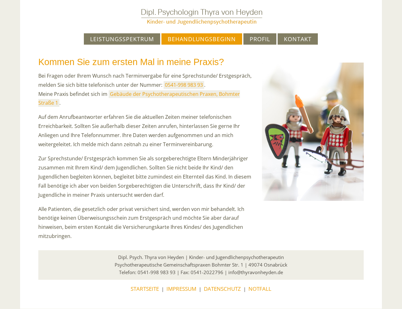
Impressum (181, 288)
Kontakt (298, 39)
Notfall (259, 288)
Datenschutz (222, 288)
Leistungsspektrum (122, 39)
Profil (260, 39)
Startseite (145, 288)
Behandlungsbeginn (202, 39)
